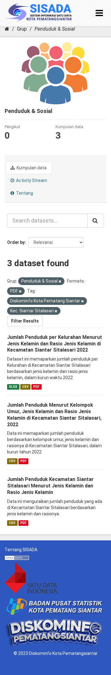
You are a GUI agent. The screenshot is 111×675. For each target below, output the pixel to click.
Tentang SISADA (21, 549)
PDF (36, 387)
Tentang (24, 193)
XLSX (13, 387)
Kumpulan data (31, 167)
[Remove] (60, 281)
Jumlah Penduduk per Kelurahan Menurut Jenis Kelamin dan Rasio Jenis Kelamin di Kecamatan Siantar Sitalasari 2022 (54, 343)
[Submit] (95, 221)
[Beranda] (7, 29)
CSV (25, 387)
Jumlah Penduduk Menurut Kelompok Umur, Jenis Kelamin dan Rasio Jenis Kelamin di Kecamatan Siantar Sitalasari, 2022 (54, 414)
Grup (22, 29)
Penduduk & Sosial (55, 29)
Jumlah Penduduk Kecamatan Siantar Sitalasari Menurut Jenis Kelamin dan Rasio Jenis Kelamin (50, 485)
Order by (16, 242)
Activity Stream (31, 180)
